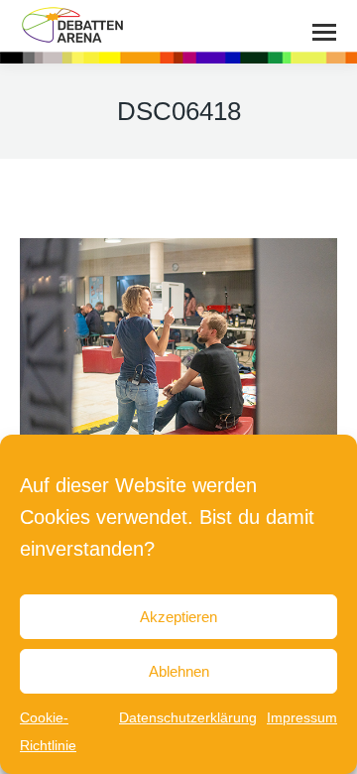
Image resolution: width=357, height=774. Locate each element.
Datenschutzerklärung (188, 717)
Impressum (302, 717)
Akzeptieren (178, 616)
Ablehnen (179, 671)
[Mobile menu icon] (324, 32)
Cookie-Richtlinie (48, 731)
